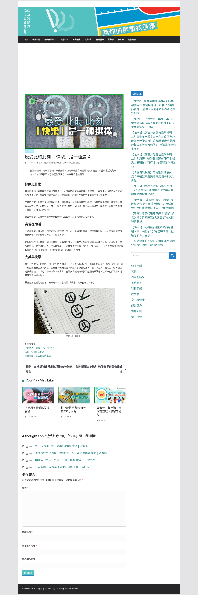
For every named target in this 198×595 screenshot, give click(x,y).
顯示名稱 (27, 531)
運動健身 (100, 39)
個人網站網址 (28, 558)
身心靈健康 (29, 151)
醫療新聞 (36, 39)
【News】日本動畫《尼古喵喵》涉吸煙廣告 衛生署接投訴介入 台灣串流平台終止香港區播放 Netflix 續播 (152, 204)
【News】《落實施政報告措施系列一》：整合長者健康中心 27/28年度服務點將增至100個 (152, 190)
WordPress (73, 588)
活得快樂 (67, 163)
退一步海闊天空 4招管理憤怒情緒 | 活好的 (61, 446)
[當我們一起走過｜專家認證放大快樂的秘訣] (110, 389)
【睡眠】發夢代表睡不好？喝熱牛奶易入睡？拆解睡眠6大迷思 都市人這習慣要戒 (152, 217)
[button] (55, 39)
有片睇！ (136, 283)
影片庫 (121, 39)
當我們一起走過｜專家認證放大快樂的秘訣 (109, 411)
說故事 (111, 39)
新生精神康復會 (49, 163)
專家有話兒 (49, 39)
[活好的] (99, 9)
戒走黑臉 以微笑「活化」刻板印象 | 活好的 (62, 467)
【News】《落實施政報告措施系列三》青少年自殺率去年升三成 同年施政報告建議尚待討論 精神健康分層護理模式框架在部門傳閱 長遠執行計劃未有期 (153, 141)
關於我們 (132, 39)
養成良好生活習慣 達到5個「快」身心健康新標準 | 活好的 (71, 453)
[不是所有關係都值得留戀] (38, 389)
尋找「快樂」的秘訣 (34, 351)
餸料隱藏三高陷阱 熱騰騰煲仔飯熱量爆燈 (99, 369)
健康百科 (64, 39)
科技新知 (88, 39)
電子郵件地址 (29, 545)
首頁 (26, 39)
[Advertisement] (99, 71)
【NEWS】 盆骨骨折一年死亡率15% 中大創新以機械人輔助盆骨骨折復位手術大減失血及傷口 (153, 123)
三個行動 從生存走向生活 (38, 355)
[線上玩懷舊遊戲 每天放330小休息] (74, 389)
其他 (134, 271)
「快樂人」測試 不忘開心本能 (40, 347)
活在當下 (59, 163)
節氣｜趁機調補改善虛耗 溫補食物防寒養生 (49, 369)
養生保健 (76, 39)
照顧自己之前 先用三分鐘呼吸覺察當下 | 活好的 (65, 460)
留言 (25, 488)
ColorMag (60, 588)
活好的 (41, 588)
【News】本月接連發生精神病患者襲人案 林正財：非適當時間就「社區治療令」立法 (152, 231)
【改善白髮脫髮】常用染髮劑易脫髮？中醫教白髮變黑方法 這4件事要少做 (152, 176)
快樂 (40, 163)
